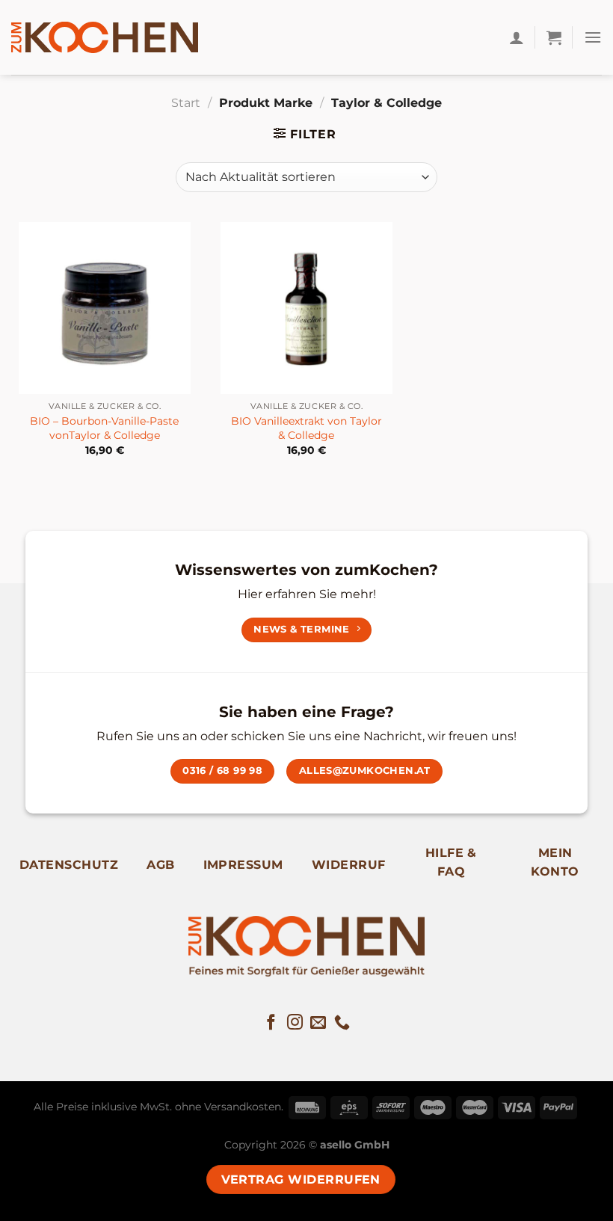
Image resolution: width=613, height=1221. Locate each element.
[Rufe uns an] (342, 1023)
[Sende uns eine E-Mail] (318, 1023)
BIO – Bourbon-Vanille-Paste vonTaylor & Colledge (104, 428)
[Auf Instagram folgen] (295, 1023)
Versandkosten (242, 1106)
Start (185, 103)
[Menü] (593, 37)
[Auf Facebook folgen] (271, 1023)
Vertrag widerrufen (301, 1179)
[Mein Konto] (516, 37)
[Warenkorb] (553, 37)
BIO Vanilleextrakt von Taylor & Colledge (306, 428)
